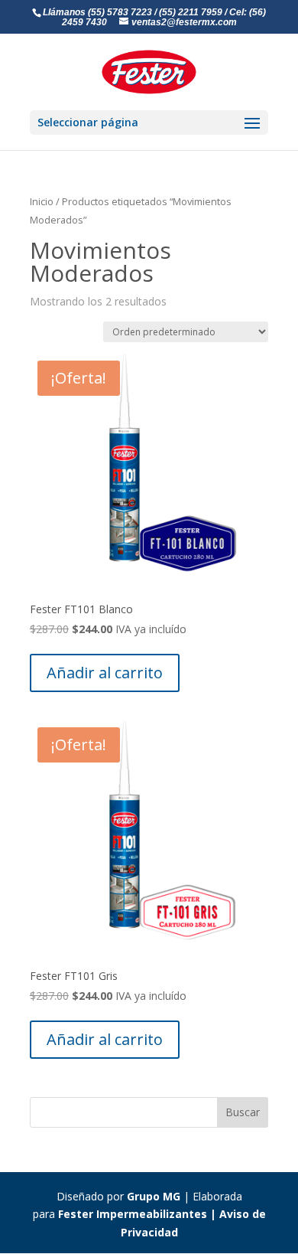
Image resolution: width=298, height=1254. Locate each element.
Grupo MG (153, 1196)
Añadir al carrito (105, 672)
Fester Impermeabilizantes (132, 1214)
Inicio (41, 201)
